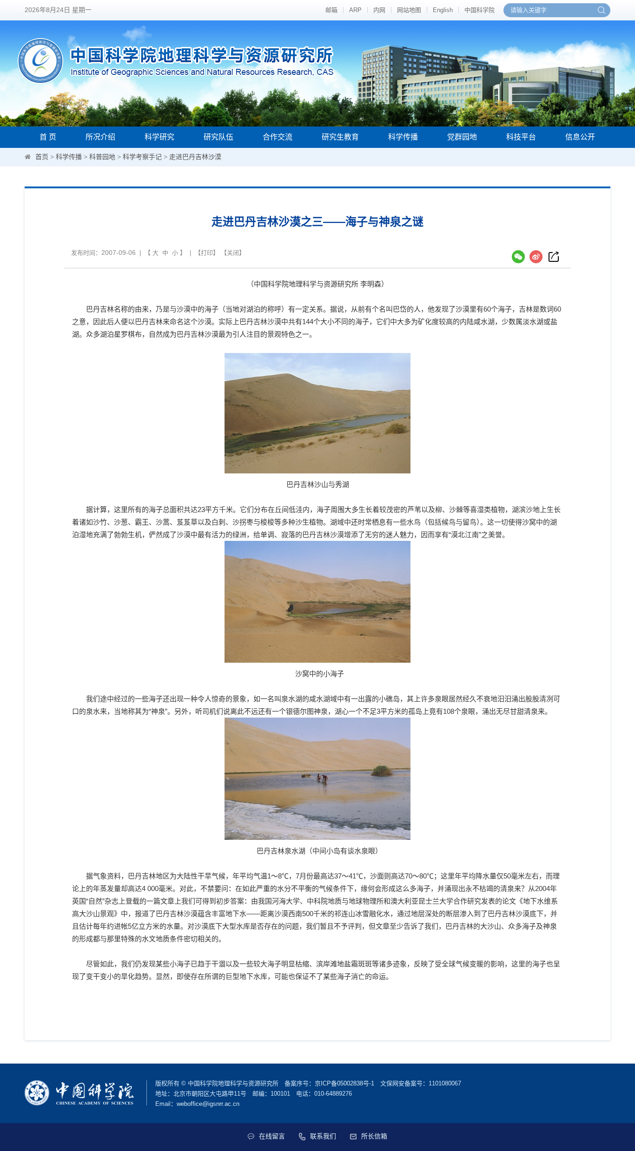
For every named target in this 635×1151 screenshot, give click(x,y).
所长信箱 (374, 1136)
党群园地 (462, 137)
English (443, 10)
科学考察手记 (142, 156)
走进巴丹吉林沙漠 (195, 156)
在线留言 (272, 1136)
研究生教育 (340, 137)
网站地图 (409, 10)
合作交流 (277, 137)
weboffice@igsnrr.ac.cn (208, 1103)
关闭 (233, 252)
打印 (207, 252)
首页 (41, 156)
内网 (379, 10)
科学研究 (159, 137)
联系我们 (323, 1136)
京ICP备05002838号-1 (344, 1083)
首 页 (48, 137)
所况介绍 (100, 137)
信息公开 (580, 137)
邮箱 (331, 10)
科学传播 (403, 137)
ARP (355, 10)
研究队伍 (218, 137)
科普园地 (102, 156)
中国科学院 (479, 10)
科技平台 (521, 137)
